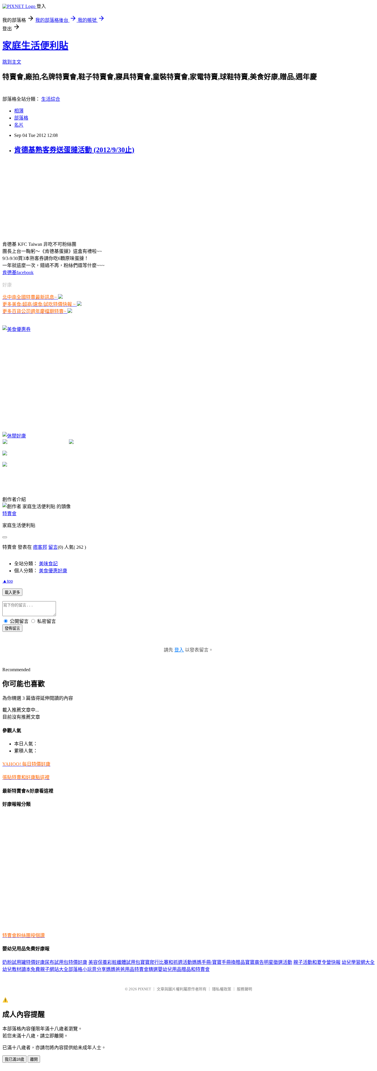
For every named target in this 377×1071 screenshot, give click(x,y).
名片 (19, 124)
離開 (34, 1059)
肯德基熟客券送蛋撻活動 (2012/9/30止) (74, 150)
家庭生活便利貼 (35, 45)
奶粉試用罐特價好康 (23, 962)
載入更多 (12, 592)
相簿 (19, 110)
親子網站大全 (54, 969)
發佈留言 (12, 628)
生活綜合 (50, 99)
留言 (53, 547)
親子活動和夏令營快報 (316, 962)
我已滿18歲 (14, 1059)
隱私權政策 (221, 989)
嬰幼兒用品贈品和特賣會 (184, 969)
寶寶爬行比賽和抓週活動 (166, 962)
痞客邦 (40, 547)
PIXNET (144, 989)
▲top (7, 580)
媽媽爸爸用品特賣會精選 (132, 969)
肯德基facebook (18, 272)
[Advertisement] (46, 197)
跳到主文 (11, 61)
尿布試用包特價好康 (66, 962)
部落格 (21, 117)
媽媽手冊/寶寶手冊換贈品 (218, 962)
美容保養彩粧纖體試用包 (114, 962)
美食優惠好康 (53, 570)
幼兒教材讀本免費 (21, 969)
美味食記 (48, 563)
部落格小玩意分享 (87, 969)
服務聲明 (244, 989)
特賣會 (9, 513)
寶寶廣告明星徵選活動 (268, 962)
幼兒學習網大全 (358, 962)
